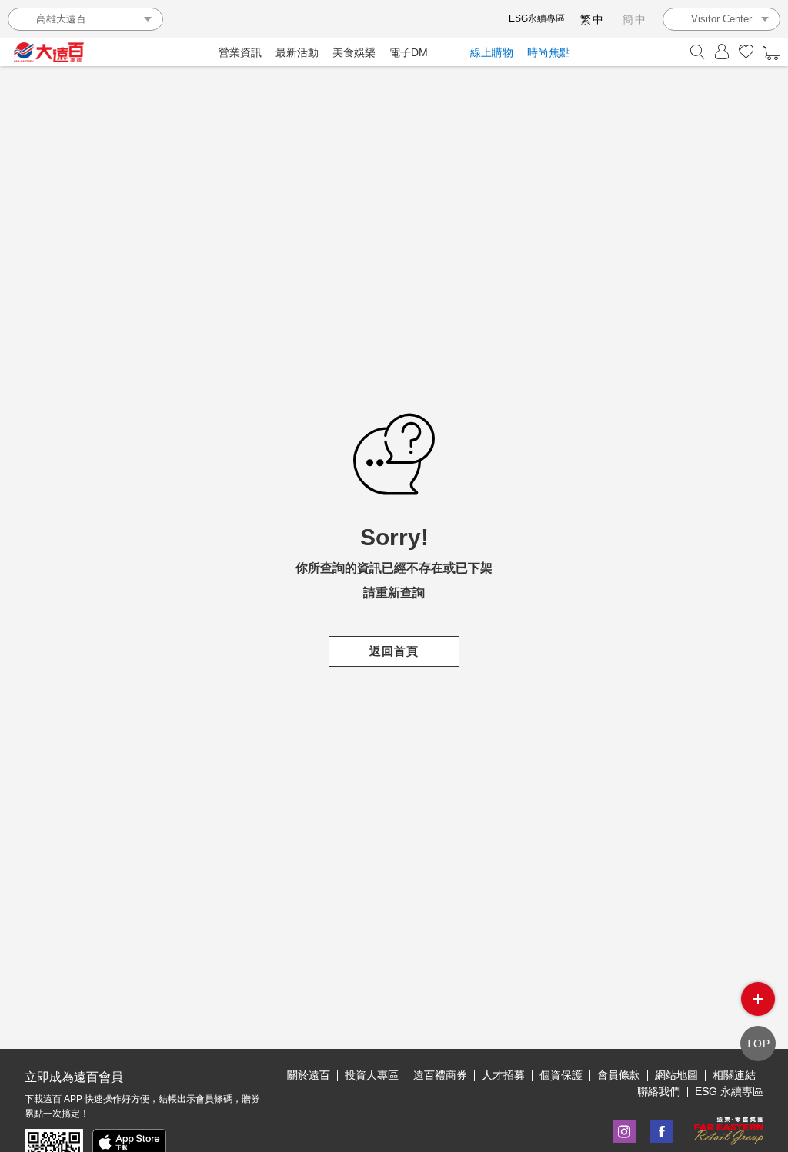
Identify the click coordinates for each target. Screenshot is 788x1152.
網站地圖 (676, 1075)
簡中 (635, 19)
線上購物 (491, 52)
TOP (758, 1043)
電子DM (408, 52)
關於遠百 (308, 1075)
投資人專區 (372, 1075)
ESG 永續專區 (729, 1091)
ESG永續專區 (537, 18)
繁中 (592, 19)
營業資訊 (240, 52)
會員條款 (618, 1075)
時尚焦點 (548, 52)
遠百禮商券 (440, 1075)
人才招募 (503, 1075)
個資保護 (561, 1075)
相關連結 (734, 1075)
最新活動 (297, 52)
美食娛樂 (354, 52)
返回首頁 (394, 651)
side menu (758, 999)
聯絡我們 (658, 1091)
